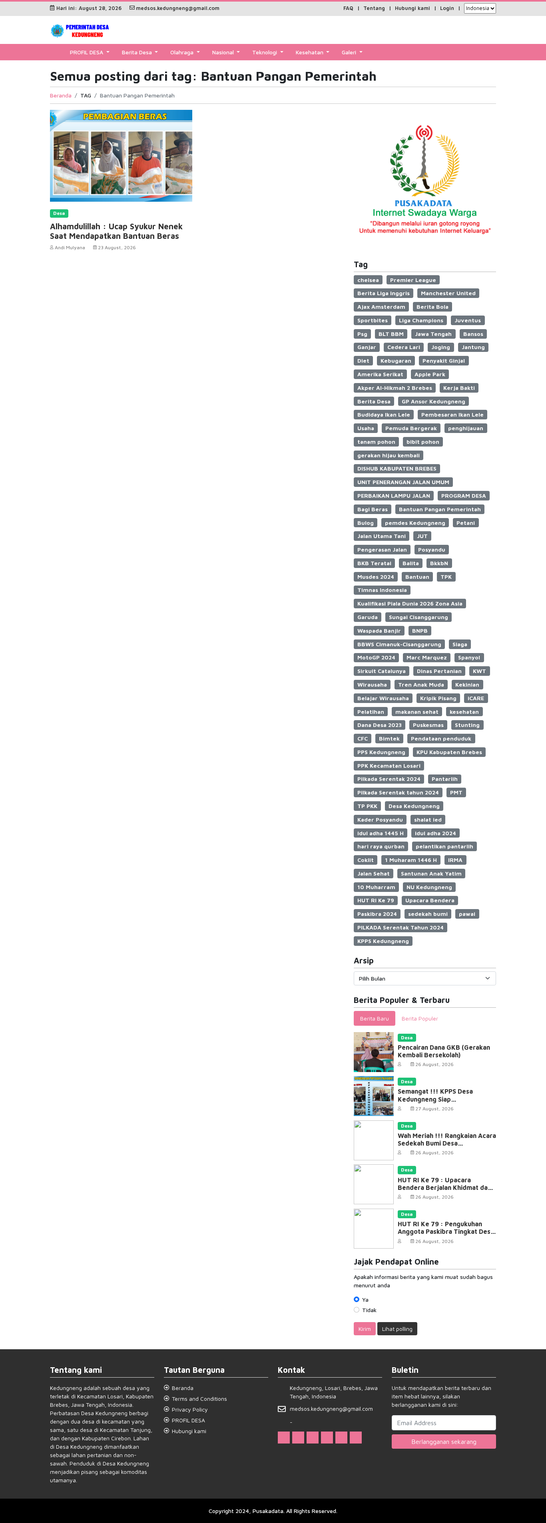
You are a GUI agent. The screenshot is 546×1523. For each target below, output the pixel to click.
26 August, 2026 (434, 1064)
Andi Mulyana (70, 247)
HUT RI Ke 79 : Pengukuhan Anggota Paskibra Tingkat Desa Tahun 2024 (446, 1231)
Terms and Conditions (199, 1398)
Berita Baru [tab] (374, 1018)
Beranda (61, 95)
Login (447, 8)
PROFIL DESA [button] (87, 52)
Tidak (369, 1310)
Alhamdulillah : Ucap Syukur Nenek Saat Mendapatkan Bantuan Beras (116, 231)
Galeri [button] (350, 52)
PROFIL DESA (188, 1420)
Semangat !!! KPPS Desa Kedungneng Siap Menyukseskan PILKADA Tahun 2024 (444, 1103)
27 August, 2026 (434, 1109)
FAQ (348, 8)
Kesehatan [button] (310, 52)
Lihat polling (397, 1328)
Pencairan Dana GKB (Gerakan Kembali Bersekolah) (444, 1051)
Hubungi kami (412, 8)
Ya (365, 1299)
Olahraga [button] (182, 52)
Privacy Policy (190, 1409)
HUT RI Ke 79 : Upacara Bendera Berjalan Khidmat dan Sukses (444, 1187)
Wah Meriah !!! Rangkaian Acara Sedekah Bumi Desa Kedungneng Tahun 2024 (447, 1143)
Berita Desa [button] (137, 52)
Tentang (374, 8)
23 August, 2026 (117, 247)
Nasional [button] (223, 52)
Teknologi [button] (265, 52)
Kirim (365, 1328)
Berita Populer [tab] (420, 1018)
